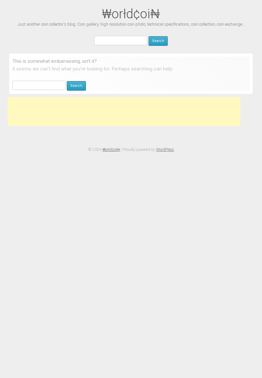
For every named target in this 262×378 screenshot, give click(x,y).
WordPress (165, 149)
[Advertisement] (124, 111)
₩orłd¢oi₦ (131, 14)
